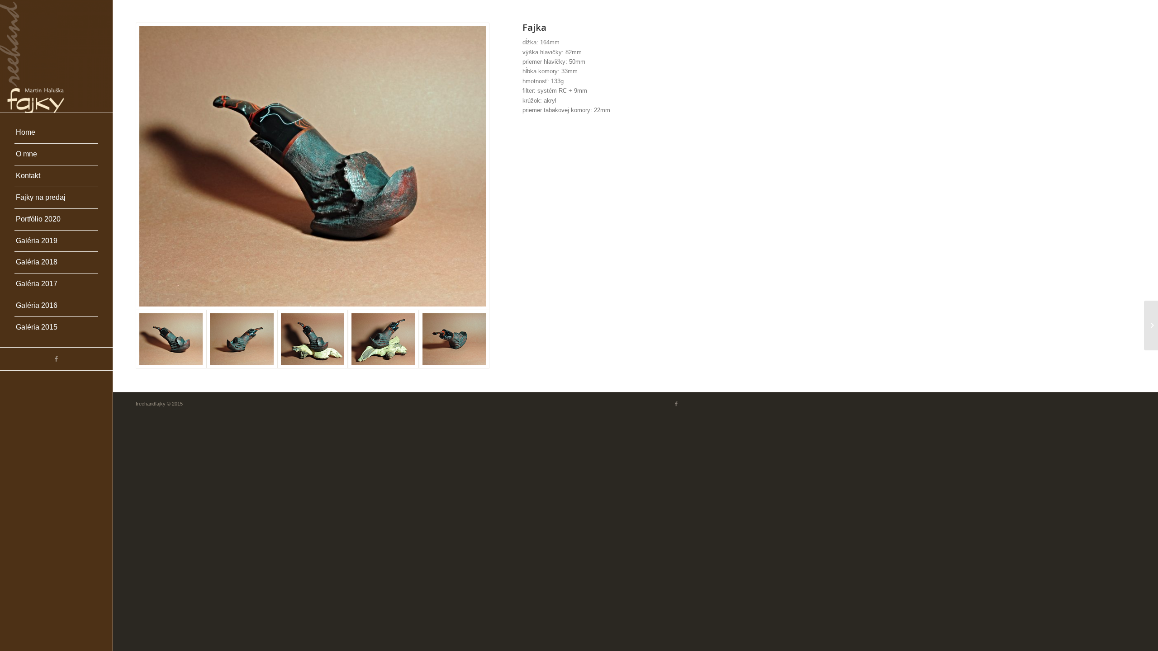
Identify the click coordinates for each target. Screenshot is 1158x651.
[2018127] (1151, 325)
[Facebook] (56, 359)
